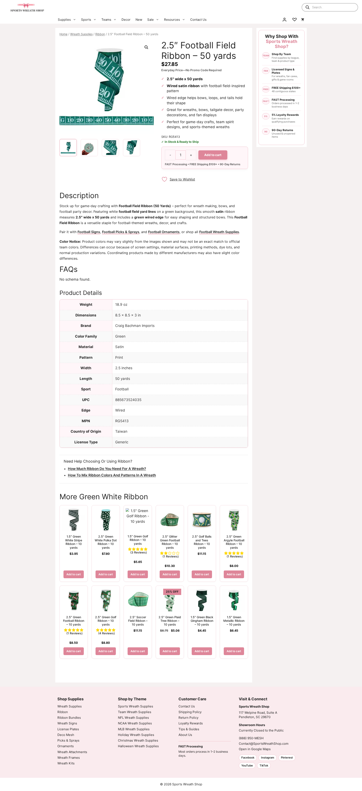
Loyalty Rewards (190, 723)
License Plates (68, 729)
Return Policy (188, 718)
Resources (172, 20)
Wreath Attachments (72, 752)
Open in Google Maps (255, 749)
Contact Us (198, 20)
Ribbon (100, 34)
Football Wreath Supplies (219, 232)
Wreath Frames (68, 758)
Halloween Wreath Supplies (138, 746)
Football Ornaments (164, 232)
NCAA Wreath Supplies (135, 723)
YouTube (247, 765)
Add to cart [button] (73, 574)
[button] (146, 47)
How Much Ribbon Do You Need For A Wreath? (107, 469)
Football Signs (89, 232)
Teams (106, 20)
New (139, 20)
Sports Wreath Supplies (135, 706)
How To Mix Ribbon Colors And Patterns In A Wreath (112, 475)
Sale (150, 20)
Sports (86, 20)
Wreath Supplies (81, 34)
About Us (185, 735)
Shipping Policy (190, 712)
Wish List (295, 20)
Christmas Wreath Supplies (138, 740)
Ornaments (65, 746)
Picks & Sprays (68, 740)
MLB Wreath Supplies (134, 729)
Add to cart (212, 155)
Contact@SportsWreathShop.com (263, 744)
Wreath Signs (67, 723)
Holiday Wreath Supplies (136, 735)
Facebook (247, 757)
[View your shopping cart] (303, 20)
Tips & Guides (188, 729)
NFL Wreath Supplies (133, 718)
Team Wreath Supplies (134, 712)
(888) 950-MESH (251, 738)
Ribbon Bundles (69, 718)
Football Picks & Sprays (120, 232)
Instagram (267, 757)
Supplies (64, 20)
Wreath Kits (66, 763)
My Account (284, 20)
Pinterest (287, 757)
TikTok (264, 765)
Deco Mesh (65, 735)
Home (63, 34)
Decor (126, 20)
